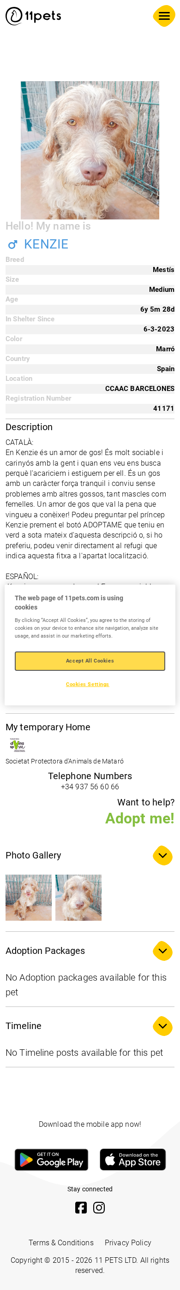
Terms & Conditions (61, 1242)
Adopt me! (139, 818)
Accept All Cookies (90, 660)
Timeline (24, 1025)
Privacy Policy (128, 1242)
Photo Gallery (33, 855)
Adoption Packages (45, 950)
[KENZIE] (29, 898)
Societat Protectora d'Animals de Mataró (65, 761)
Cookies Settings (87, 684)
